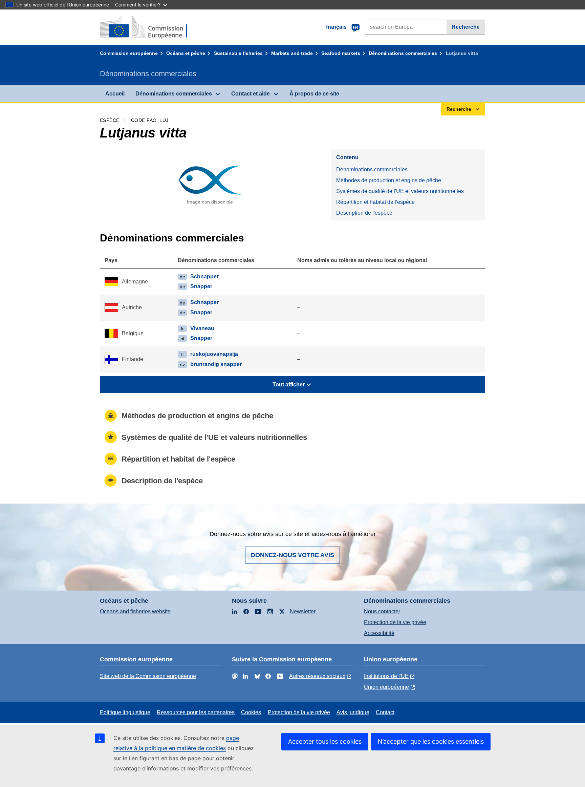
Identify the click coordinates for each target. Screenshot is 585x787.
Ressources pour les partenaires (196, 712)
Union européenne (386, 687)
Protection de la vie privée (395, 622)
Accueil (115, 94)
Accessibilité (379, 633)
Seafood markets (340, 53)
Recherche (466, 27)
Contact (385, 712)
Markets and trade (292, 53)
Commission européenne (129, 53)
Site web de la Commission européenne (148, 676)
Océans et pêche (185, 53)
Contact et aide (250, 94)
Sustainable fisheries (238, 53)
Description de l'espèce (364, 213)
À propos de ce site (314, 94)
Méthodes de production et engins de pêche (388, 180)
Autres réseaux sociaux (317, 676)
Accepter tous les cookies (325, 741)
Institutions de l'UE (386, 676)
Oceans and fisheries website (135, 611)
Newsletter (303, 611)
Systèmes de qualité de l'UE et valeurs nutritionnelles (400, 191)
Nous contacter (382, 611)
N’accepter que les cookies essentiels (431, 741)
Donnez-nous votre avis (292, 555)
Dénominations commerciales (403, 53)
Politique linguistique (125, 712)
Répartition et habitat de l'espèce (375, 202)
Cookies (251, 712)
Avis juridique (353, 712)
